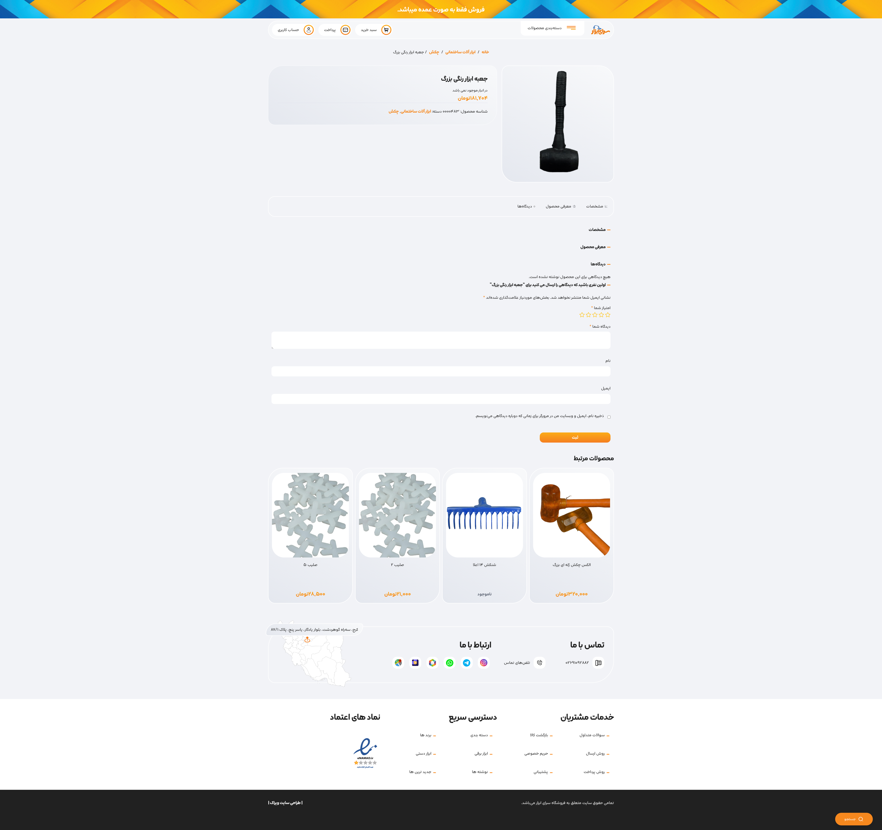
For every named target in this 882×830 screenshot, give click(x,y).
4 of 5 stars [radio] (588, 315)
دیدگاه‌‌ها (526, 206)
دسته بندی (479, 735)
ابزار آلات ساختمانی (460, 52)
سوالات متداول (592, 735)
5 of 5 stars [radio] (582, 315)
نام (608, 360)
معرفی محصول (558, 206)
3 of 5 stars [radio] (595, 315)
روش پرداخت (594, 771)
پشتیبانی (541, 771)
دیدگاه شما (600, 326)
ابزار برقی (481, 753)
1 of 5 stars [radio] (608, 315)
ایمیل (606, 388)
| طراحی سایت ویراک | (285, 802)
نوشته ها (480, 771)
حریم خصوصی (536, 753)
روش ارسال (595, 753)
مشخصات (594, 206)
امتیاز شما (601, 307)
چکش (434, 52)
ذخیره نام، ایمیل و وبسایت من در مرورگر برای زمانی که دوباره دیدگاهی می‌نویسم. (539, 415)
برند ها (425, 735)
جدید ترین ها (420, 771)
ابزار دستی (423, 753)
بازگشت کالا (539, 735)
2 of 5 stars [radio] (601, 315)
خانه (485, 52)
